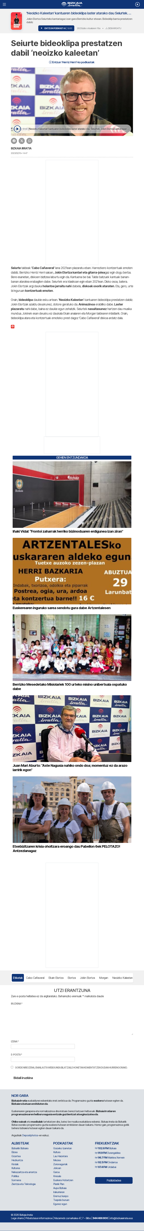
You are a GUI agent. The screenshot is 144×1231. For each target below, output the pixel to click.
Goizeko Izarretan (62, 1148)
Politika (15, 1176)
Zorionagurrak (60, 1164)
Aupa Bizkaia (59, 1188)
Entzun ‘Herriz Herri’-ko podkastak (73, 62)
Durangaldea (109, 1152)
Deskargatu (114, 28)
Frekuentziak (107, 1143)
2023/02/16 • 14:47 (19, 153)
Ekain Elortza (55, 978)
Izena (15, 1041)
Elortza (72, 978)
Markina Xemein (111, 1157)
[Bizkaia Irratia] (72, 4)
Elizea (14, 1152)
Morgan (103, 978)
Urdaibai (107, 1167)
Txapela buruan (61, 1200)
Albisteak (20, 1143)
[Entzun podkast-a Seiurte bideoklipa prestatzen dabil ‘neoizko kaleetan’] (17, 129)
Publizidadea (114, 1180)
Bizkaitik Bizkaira (19, 1148)
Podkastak (63, 1143)
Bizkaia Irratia (21, 148)
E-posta (16, 1054)
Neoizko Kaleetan (122, 978)
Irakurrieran (58, 1192)
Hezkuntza (17, 1160)
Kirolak (14, 1164)
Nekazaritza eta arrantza (24, 1172)
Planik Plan (58, 1184)
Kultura (56, 1152)
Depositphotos (30, 1135)
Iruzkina (16, 1003)
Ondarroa (107, 1162)
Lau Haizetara (60, 1156)
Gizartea (16, 1156)
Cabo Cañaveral (35, 978)
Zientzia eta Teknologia (23, 1184)
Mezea (57, 1160)
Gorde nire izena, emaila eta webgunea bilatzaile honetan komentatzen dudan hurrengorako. (71, 1067)
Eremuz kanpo (60, 1196)
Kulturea (15, 1168)
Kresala (57, 1176)
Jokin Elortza (87, 978)
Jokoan (57, 1168)
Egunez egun (60, 1204)
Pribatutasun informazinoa (38, 1218)
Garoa (56, 1172)
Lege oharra (17, 1218)
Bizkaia (107, 1148)
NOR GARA (19, 1096)
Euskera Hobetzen (63, 1180)
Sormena (16, 1180)
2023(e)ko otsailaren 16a (88, 28)
